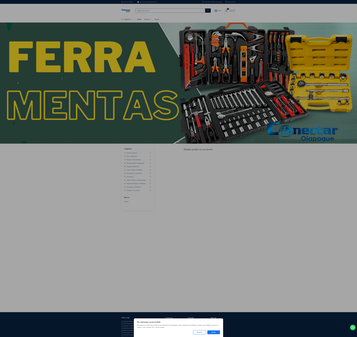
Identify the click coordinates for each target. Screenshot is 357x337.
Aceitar (213, 332)
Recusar (199, 332)
